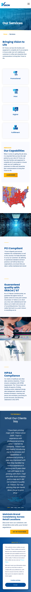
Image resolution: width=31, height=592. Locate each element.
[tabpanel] (15, 465)
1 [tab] (8, 508)
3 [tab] (15, 508)
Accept (15, 585)
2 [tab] (11, 508)
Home (5, 34)
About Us (14, 542)
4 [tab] (18, 508)
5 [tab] (22, 508)
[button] (28, 3)
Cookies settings (15, 580)
